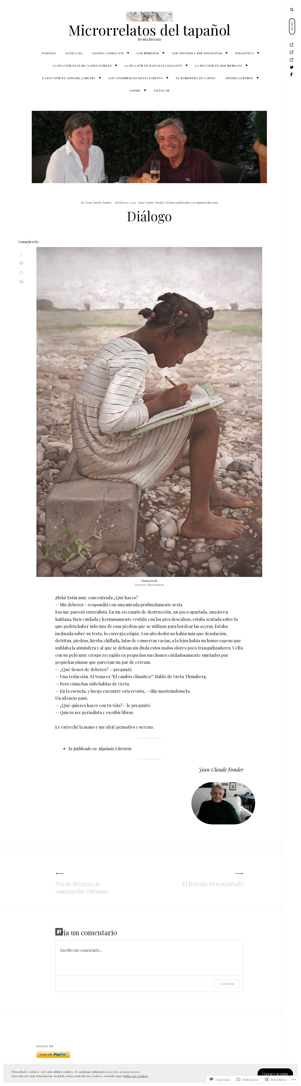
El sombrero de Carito (196, 78)
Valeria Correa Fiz (108, 53)
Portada (49, 53)
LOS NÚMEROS (148, 53)
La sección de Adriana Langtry (68, 78)
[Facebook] (291, 74)
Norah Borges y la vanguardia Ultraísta (81, 887)
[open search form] (291, 9)
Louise (135, 90)
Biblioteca (244, 53)
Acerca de (74, 53)
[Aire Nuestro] (291, 52)
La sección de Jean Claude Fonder (82, 65)
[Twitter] (291, 67)
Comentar (226, 984)
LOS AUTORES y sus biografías (197, 53)
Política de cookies (135, 1076)
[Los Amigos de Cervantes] (291, 59)
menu (291, 9)
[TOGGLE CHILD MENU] (127, 53)
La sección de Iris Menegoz (218, 65)
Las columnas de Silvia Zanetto (135, 78)
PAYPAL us (162, 90)
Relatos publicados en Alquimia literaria (192, 202)
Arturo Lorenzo (239, 78)
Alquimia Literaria (114, 748)
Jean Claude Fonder (99, 202)
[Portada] (291, 44)
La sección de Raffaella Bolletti (153, 65)
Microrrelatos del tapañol (149, 29)
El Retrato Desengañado (212, 883)
